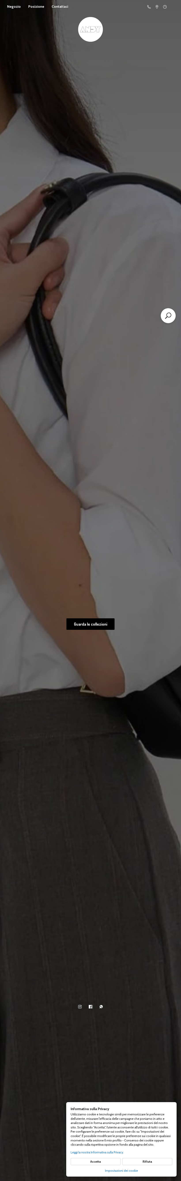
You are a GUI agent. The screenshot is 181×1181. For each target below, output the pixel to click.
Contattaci (60, 6)
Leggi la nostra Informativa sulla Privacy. (97, 1152)
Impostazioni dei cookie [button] (121, 1171)
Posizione (36, 6)
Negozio (14, 6)
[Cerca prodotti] (168, 316)
